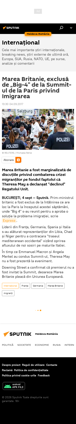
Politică (7, 345)
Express (9, 220)
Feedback (44, 375)
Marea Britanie (55, 285)
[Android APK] (14, 386)
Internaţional (10, 285)
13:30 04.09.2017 (12, 104)
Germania (38, 285)
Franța (25, 285)
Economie (42, 345)
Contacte (51, 365)
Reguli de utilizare (33, 365)
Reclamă (7, 370)
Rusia (57, 345)
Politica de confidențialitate (31, 370)
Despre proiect (11, 365)
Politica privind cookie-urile (19, 375)
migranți (8, 293)
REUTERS (9, 152)
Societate (24, 345)
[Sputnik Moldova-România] (11, 29)
